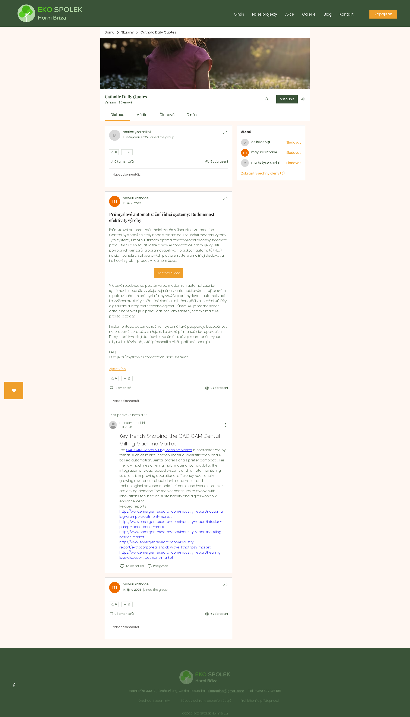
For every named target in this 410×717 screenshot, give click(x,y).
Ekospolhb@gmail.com (226, 682)
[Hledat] (266, 99)
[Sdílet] (225, 132)
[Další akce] (225, 425)
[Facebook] (14, 685)
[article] (168, 156)
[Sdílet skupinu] (302, 99)
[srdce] (14, 390)
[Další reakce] (127, 152)
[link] (117, 114)
